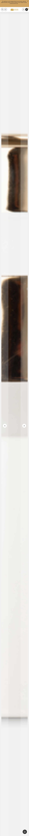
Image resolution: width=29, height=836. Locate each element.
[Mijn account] (23, 9)
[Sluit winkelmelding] (27, 1)
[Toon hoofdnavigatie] (5, 9)
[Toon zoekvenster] (2, 9)
